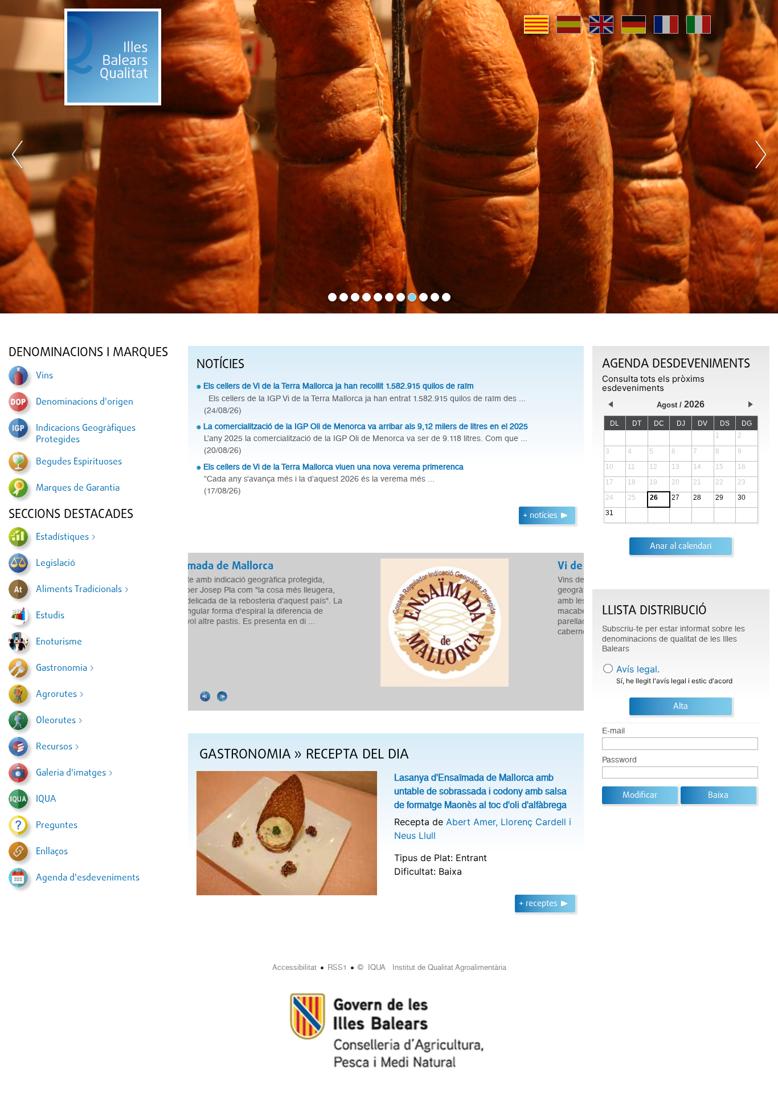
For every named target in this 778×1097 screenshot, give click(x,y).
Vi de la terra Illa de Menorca (270, 566)
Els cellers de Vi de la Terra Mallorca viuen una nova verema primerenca (333, 466)
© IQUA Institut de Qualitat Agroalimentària (432, 967)
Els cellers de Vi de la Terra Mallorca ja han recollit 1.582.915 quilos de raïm (338, 385)
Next (760, 156)
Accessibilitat (294, 967)
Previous (17, 156)
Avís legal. (638, 669)
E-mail (613, 731)
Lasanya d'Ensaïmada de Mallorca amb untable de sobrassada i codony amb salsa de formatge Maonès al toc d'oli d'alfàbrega (480, 791)
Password (619, 760)
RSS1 (337, 967)
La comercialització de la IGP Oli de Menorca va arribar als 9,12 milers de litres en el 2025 (365, 426)
